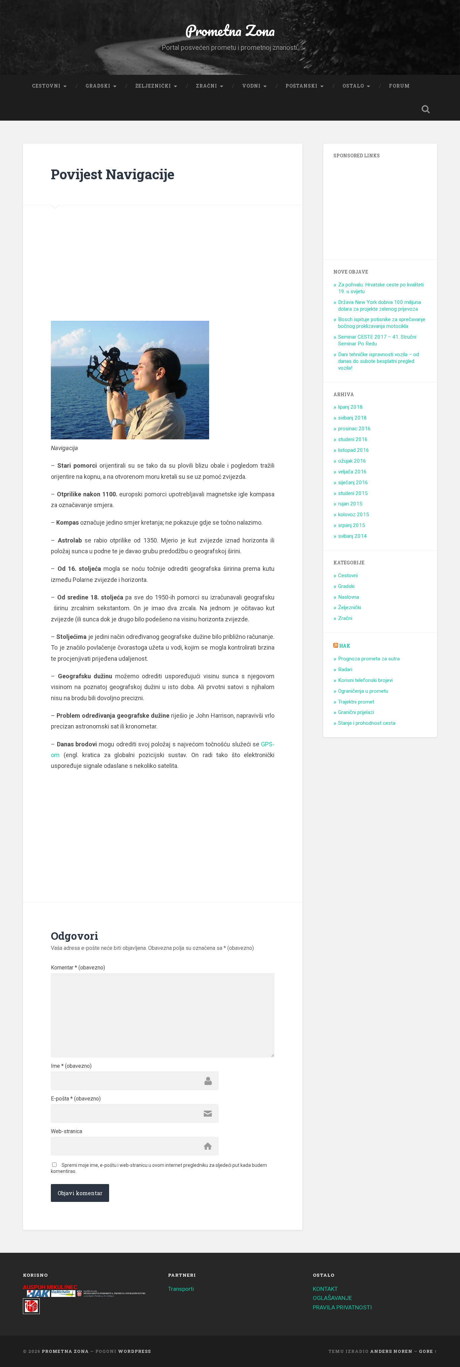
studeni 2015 (353, 493)
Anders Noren (391, 1351)
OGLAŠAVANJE (332, 1298)
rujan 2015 (350, 504)
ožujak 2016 (352, 461)
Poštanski (302, 86)
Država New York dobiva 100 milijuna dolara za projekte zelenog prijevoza (379, 305)
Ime (71, 1066)
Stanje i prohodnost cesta (366, 723)
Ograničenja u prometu (363, 691)
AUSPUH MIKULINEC (50, 1287)
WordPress (134, 1351)
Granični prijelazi (356, 712)
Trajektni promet (356, 702)
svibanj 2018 (352, 418)
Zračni (206, 86)
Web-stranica (66, 1131)
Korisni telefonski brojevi (365, 680)
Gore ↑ (428, 1351)
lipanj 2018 (350, 407)
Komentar (78, 967)
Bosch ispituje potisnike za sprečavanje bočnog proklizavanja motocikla (381, 322)
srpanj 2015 (351, 525)
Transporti (181, 1288)
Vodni (251, 86)
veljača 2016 (352, 472)
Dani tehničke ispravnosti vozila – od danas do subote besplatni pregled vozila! (378, 361)
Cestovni (46, 86)
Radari (345, 669)
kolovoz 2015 (353, 514)
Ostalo (353, 86)
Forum (399, 86)
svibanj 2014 (352, 536)
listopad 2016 (353, 450)
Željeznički (153, 86)
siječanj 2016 (353, 482)
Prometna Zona (230, 30)
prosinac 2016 (354, 429)
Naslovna (348, 597)
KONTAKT (325, 1288)
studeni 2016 (353, 439)
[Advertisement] (103, 277)
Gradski (98, 86)
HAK (344, 646)
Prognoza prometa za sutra (369, 659)
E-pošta (76, 1098)
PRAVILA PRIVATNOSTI (342, 1307)
